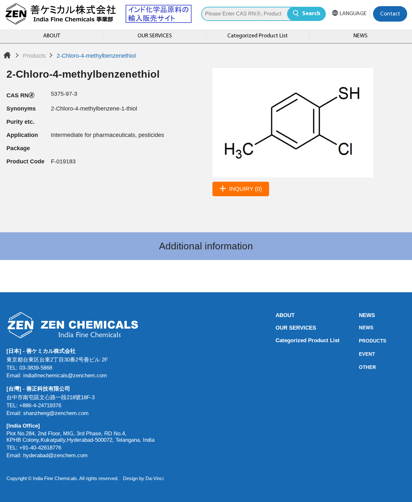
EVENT (361, 354)
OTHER (361, 367)
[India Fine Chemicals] (98, 13)
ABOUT (51, 36)
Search (311, 14)
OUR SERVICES (154, 36)
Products (34, 56)
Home (7, 55)
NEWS (360, 36)
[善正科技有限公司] (80, 325)
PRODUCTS (361, 340)
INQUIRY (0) (245, 189)
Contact (390, 14)
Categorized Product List (257, 36)
